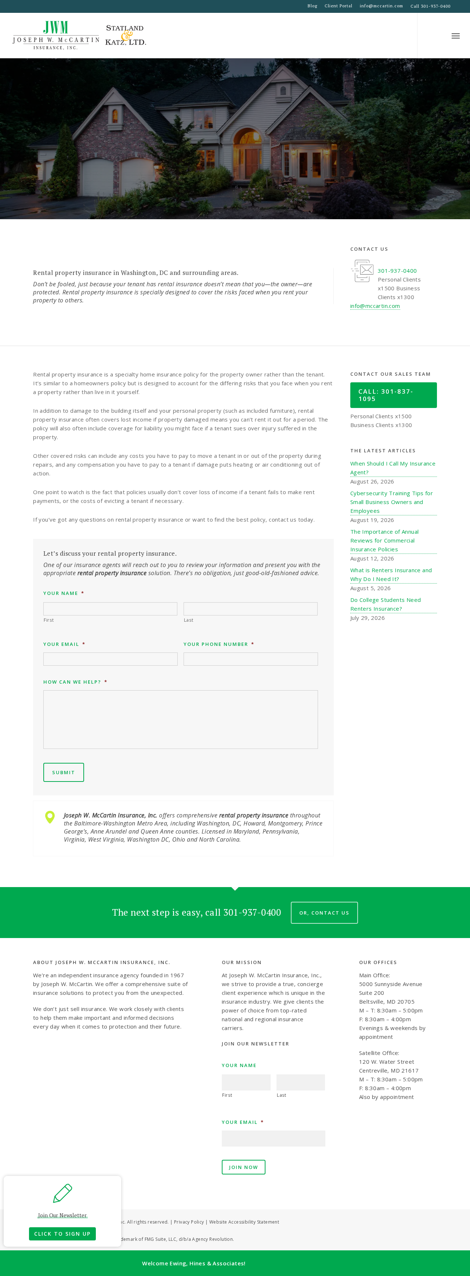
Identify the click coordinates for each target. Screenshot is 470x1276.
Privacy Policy (189, 1222)
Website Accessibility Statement (244, 1222)
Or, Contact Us (324, 912)
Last (189, 620)
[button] (456, 35)
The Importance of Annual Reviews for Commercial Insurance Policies (384, 540)
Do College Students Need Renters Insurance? (385, 604)
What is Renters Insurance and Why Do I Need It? (391, 574)
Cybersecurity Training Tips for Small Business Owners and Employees (391, 501)
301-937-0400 (397, 270)
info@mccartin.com (381, 5)
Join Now (243, 1167)
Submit (63, 772)
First (49, 620)
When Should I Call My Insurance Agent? (392, 468)
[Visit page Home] (79, 35)
